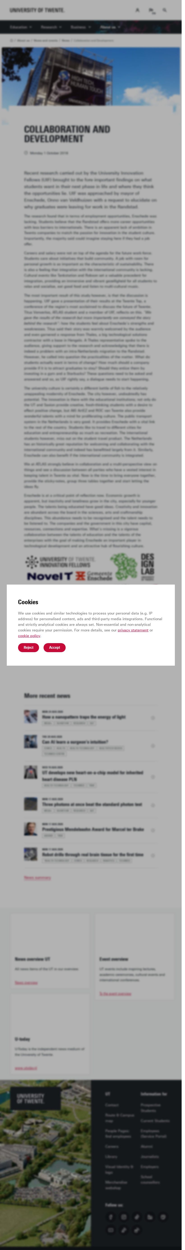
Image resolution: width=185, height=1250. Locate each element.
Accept (54, 647)
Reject (28, 647)
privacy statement (133, 630)
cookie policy (29, 636)
